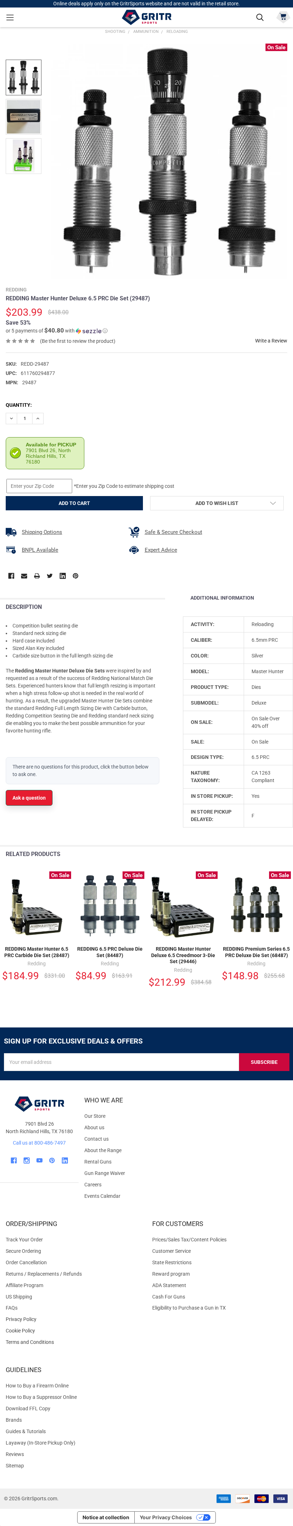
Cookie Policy (73, 1331)
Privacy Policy (73, 1319)
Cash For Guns (168, 1297)
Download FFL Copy (28, 1408)
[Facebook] (11, 575)
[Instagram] (26, 1160)
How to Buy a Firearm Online (37, 1386)
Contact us (96, 1139)
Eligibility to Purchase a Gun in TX (189, 1308)
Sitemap (15, 1466)
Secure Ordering (23, 1251)
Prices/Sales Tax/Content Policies (189, 1239)
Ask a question (29, 798)
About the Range (102, 1150)
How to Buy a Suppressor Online (41, 1397)
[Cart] (283, 16)
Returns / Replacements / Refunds (44, 1274)
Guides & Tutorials (26, 1431)
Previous (271, 854)
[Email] (24, 575)
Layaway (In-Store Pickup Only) (40, 1443)
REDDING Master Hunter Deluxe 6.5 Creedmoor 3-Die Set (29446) (183, 955)
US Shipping (19, 1297)
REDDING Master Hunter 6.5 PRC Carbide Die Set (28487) (36, 952)
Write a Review (271, 341)
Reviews (15, 1454)
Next (285, 854)
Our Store (94, 1116)
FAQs (12, 1308)
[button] (57, 330)
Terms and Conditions (73, 1342)
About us (94, 1127)
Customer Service (171, 1251)
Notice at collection (106, 1517)
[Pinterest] (75, 575)
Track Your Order (24, 1239)
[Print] (37, 575)
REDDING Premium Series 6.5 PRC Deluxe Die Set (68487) (256, 952)
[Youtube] (39, 1160)
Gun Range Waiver (104, 1173)
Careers (92, 1184)
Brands (14, 1420)
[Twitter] (49, 575)
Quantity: (19, 405)
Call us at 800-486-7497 (39, 1143)
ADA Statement (169, 1285)
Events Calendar (102, 1196)
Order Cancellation (26, 1262)
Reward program (171, 1274)
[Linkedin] (62, 575)
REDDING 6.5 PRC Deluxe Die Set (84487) (110, 952)
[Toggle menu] (10, 17)
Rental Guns (97, 1162)
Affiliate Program (24, 1285)
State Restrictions (172, 1262)
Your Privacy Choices (166, 1517)
